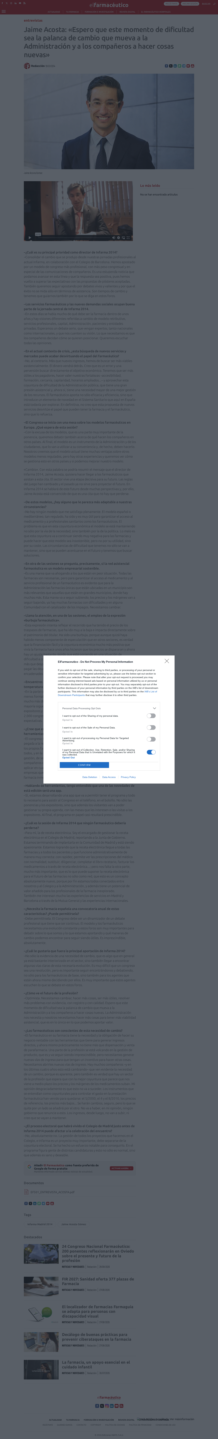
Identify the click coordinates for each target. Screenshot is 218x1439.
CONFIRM (84, 765)
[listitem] (109, 708)
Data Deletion (89, 777)
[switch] (151, 715)
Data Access (109, 777)
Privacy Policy (128, 777)
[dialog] (109, 719)
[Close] (168, 662)
